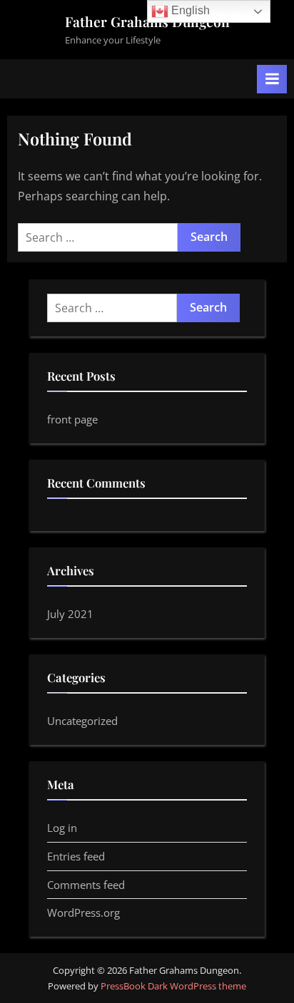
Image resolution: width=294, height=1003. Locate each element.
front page (72, 419)
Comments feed (86, 885)
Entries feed (76, 856)
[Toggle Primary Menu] (272, 79)
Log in (62, 828)
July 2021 (70, 614)
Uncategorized (82, 721)
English (189, 10)
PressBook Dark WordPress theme (173, 985)
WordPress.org (83, 912)
